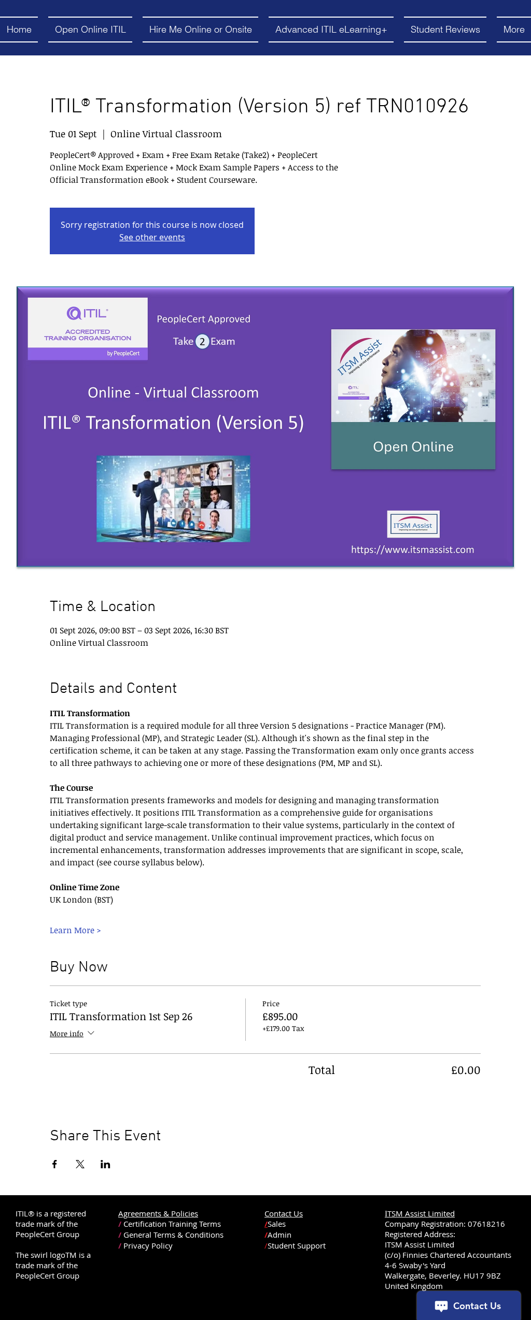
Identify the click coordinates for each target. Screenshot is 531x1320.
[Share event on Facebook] (55, 1164)
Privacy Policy (148, 1245)
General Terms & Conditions (173, 1234)
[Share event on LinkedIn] (105, 1164)
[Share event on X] (80, 1164)
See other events (152, 237)
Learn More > (75, 930)
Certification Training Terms (172, 1224)
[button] (90, 29)
